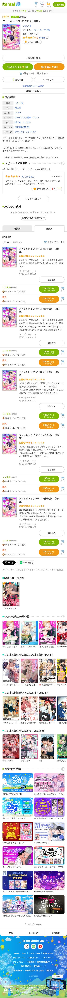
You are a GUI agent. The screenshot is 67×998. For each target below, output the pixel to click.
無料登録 (60, 4)
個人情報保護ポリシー (45, 962)
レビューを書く (34, 42)
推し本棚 (19, 79)
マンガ (18, 112)
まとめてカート (55, 242)
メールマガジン (48, 957)
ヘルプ (31, 953)
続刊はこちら (32, 91)
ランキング (33, 932)
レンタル (27, 122)
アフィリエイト (19, 962)
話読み (18, 122)
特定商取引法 (26, 966)
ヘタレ (36, 117)
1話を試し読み (33, 58)
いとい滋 (27, 25)
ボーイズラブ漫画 (42, 29)
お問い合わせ (48, 953)
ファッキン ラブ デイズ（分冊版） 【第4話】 (39, 437)
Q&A (38, 953)
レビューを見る (32, 198)
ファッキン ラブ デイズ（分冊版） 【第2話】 (39, 310)
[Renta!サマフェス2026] (18, 4)
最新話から (17, 242)
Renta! (5, 569)
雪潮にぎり (25, 760)
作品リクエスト (19, 957)
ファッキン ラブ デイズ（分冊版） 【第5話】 (39, 500)
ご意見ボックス (34, 957)
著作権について (40, 966)
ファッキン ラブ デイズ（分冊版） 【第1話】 (39, 250)
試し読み (51, 279)
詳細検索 (56, 932)
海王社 (18, 107)
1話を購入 (49, 66)
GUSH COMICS (22, 127)
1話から (6, 242)
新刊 (11, 932)
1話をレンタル (17, 66)
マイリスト (50, 79)
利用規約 (31, 962)
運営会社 (49, 970)
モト (41, 760)
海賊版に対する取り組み (34, 970)
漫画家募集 (18, 970)
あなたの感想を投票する (32, 217)
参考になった (43, 188)
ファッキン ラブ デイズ (25, 131)
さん (28, 176)
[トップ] (8, 4)
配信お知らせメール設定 (33, 85)
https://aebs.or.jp (22, 994)
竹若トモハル (8, 760)
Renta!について (20, 953)
